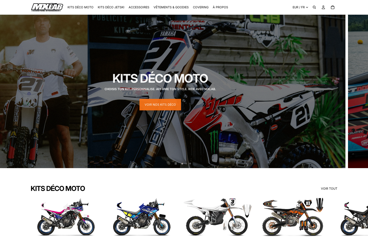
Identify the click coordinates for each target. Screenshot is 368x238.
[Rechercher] (314, 7)
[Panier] (332, 7)
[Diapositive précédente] (7, 91)
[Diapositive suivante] (361, 91)
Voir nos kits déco (160, 104)
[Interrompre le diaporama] (176, 163)
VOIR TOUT (329, 188)
